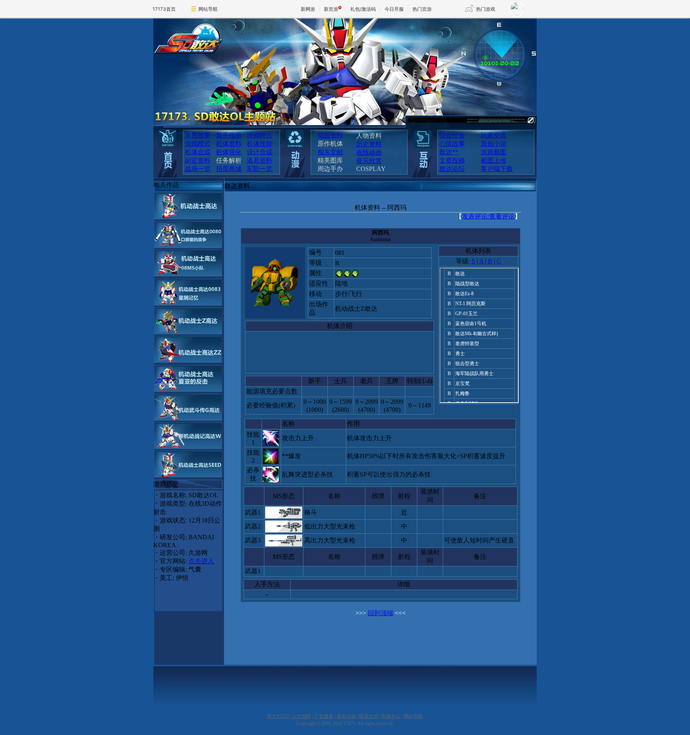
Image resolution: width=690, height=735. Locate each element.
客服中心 (391, 716)
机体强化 (229, 152)
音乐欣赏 (369, 160)
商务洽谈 (346, 716)
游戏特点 (259, 135)
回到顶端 (380, 613)
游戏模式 (197, 143)
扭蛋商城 (229, 168)
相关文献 (330, 152)
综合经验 (452, 135)
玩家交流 (493, 135)
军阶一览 (259, 168)
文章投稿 (452, 160)
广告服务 (323, 716)
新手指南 (229, 135)
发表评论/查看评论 (488, 216)
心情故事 (452, 143)
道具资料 (259, 160)
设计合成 (259, 152)
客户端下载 (497, 168)
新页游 (331, 9)
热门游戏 (485, 9)
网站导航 (208, 9)
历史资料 (369, 144)
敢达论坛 (452, 168)
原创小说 (493, 143)
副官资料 (197, 160)
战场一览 (197, 168)
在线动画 (369, 152)
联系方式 (368, 716)
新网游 (308, 9)
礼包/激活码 (363, 9)
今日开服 (394, 9)
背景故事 (197, 135)
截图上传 (493, 160)
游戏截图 (493, 152)
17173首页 (164, 9)
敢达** (448, 152)
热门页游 (422, 9)
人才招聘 (301, 716)
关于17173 (278, 716)
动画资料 (330, 135)
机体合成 (197, 152)
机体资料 (229, 143)
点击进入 (201, 561)
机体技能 (259, 143)
